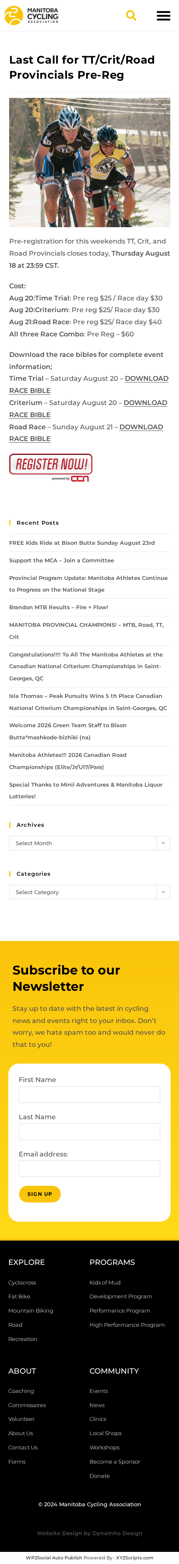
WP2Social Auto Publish (54, 1558)
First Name (37, 1080)
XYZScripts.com (135, 1558)
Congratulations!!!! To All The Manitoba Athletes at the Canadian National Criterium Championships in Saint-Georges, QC (86, 666)
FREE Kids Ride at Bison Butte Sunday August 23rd (82, 542)
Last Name (37, 1117)
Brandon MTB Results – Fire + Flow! (58, 607)
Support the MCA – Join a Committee (61, 560)
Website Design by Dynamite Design (89, 1533)
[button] (131, 15)
